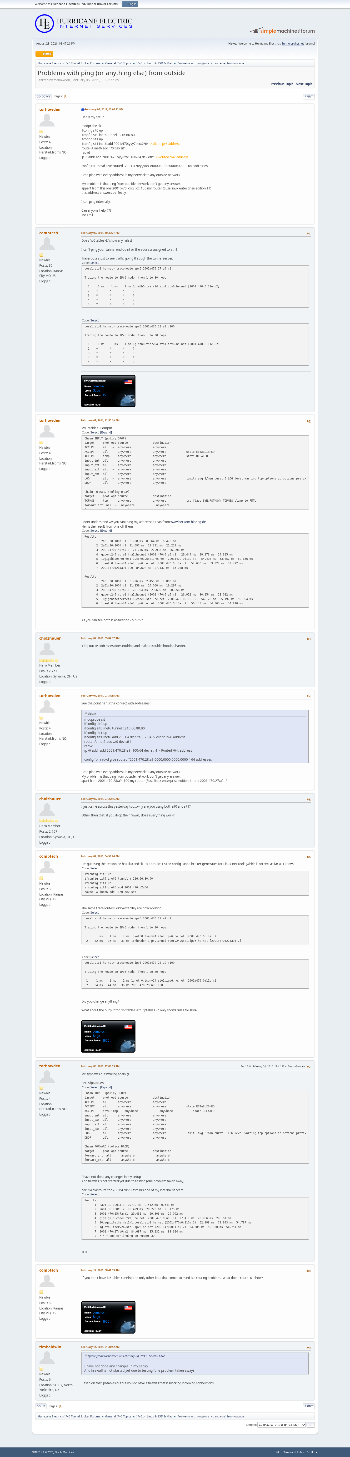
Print (309, 96)
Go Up (41, 1406)
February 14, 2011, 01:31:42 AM (100, 1347)
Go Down (43, 96)
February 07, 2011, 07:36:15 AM (100, 798)
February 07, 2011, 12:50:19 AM (100, 420)
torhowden (49, 109)
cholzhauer (50, 638)
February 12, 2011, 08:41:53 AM (100, 1270)
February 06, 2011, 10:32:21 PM (100, 232)
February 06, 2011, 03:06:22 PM (104, 109)
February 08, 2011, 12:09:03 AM (100, 1066)
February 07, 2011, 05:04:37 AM (100, 638)
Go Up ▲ (312, 1452)
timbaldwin (50, 1347)
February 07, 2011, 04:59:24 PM (100, 856)
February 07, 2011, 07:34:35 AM (100, 695)
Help (277, 1452)
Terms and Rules (294, 1452)
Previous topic (282, 84)
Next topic (304, 84)
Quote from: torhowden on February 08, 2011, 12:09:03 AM (126, 1356)
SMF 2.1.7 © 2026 (42, 1452)
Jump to (251, 1425)
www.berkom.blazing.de (188, 522)
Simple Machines (64, 1452)
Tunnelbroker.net (293, 43)
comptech (48, 232)
